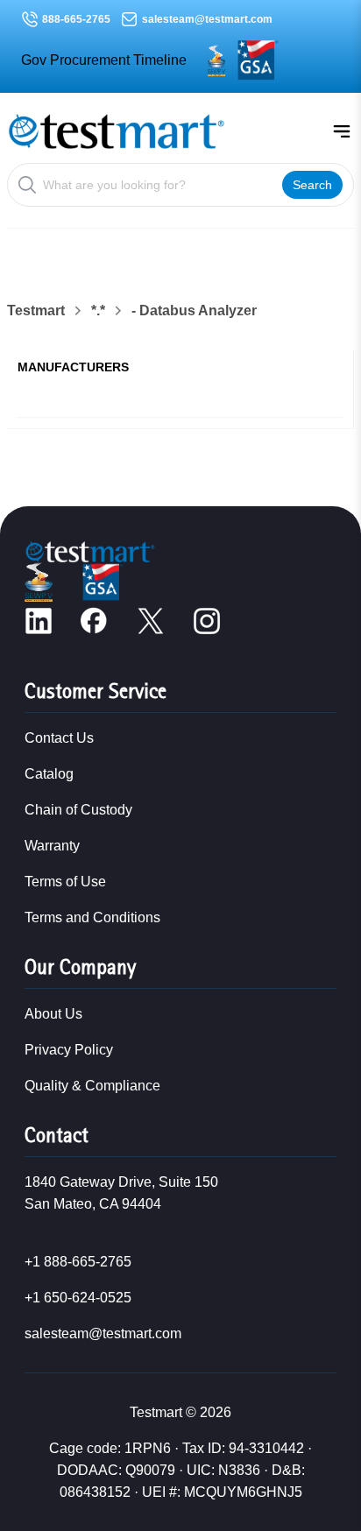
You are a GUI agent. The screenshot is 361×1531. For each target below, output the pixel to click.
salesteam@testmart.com (207, 19)
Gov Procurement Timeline (104, 60)
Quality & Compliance (92, 1085)
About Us (53, 1013)
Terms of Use (65, 881)
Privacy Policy (69, 1049)
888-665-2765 (76, 19)
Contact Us (59, 737)
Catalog (49, 773)
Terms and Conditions (92, 917)
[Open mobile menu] (341, 131)
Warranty (52, 845)
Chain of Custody (78, 809)
